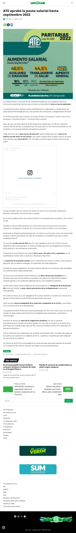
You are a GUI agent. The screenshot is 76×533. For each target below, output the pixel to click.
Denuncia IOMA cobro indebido (14, 501)
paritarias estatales (40, 354)
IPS (4, 486)
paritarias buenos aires (23, 354)
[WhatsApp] (25, 516)
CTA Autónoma (8, 424)
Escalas (6, 435)
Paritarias (7, 351)
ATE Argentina (8, 410)
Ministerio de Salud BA (11, 498)
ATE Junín (28, 530)
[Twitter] (21, 516)
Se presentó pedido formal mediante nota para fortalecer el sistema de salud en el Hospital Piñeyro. (19, 367)
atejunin (9, 19)
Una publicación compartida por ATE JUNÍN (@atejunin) (30, 204)
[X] (8, 24)
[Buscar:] (33, 401)
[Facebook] (11, 24)
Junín (5, 415)
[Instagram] (18, 516)
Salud (5, 438)
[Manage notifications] (3, 527)
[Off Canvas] (4, 3)
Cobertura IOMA (9, 504)
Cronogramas (8, 427)
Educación (6, 429)
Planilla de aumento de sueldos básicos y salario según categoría (55, 366)
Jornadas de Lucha (10, 421)
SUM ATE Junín (46, 530)
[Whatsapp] (4, 24)
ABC (4, 495)
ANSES (5, 489)
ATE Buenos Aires (9, 412)
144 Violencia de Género (11, 506)
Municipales (7, 432)
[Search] (72, 3)
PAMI (5, 492)
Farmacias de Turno (10, 484)
